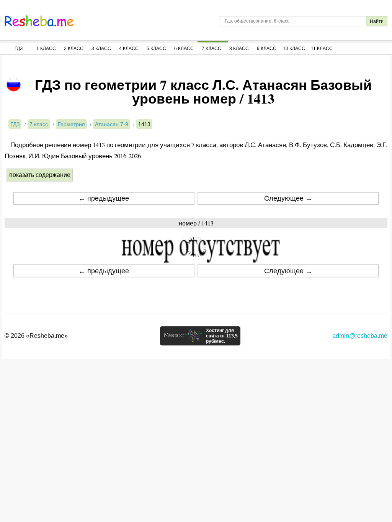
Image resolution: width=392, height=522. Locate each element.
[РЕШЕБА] (39, 21)
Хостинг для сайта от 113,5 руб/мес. (222, 336)
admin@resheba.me (359, 335)
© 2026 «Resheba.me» (36, 335)
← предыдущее (103, 198)
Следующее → (288, 198)
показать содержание (39, 175)
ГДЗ (19, 48)
